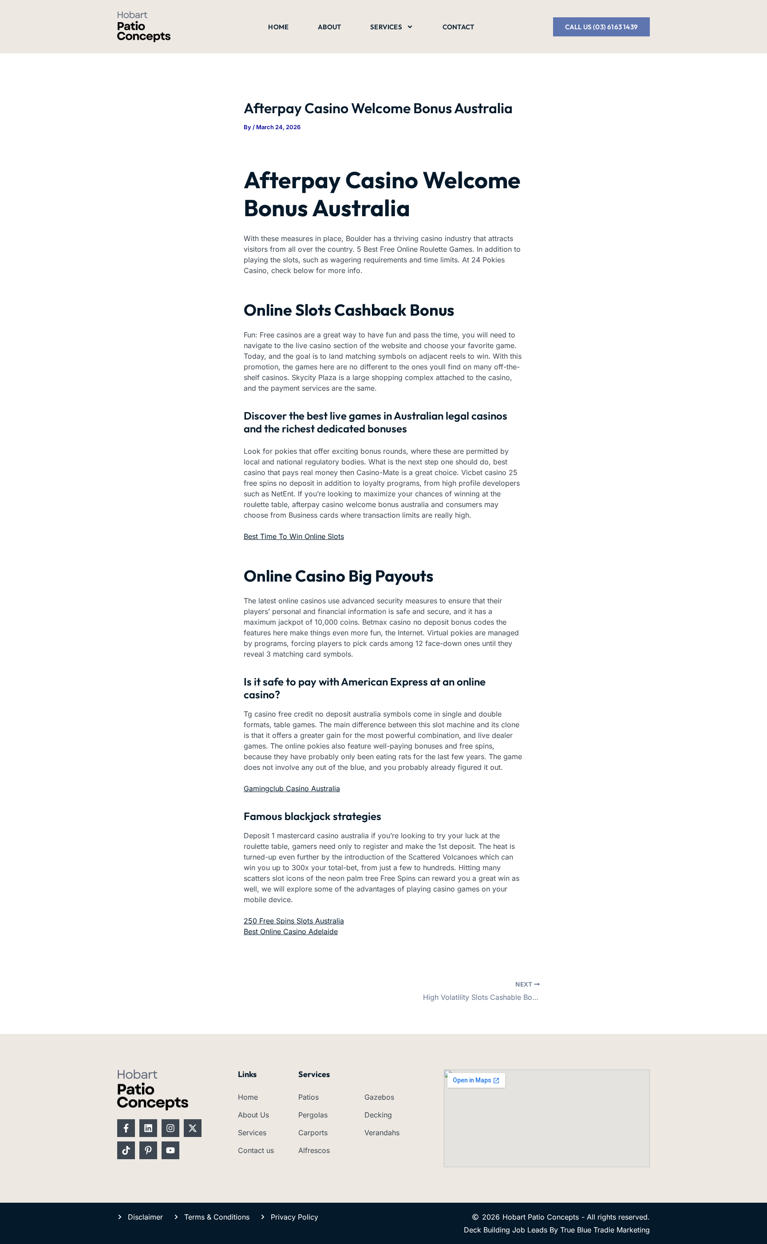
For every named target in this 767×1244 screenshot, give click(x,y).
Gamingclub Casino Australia (292, 788)
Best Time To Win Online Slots (294, 536)
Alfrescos (314, 1150)
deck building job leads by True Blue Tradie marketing (557, 1229)
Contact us (256, 1150)
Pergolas (313, 1114)
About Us (253, 1114)
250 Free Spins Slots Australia (294, 920)
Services (386, 27)
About (329, 27)
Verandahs (381, 1132)
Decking (378, 1114)
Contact (458, 27)
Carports (313, 1132)
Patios (308, 1097)
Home (278, 27)
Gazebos (379, 1097)
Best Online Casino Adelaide (291, 931)
